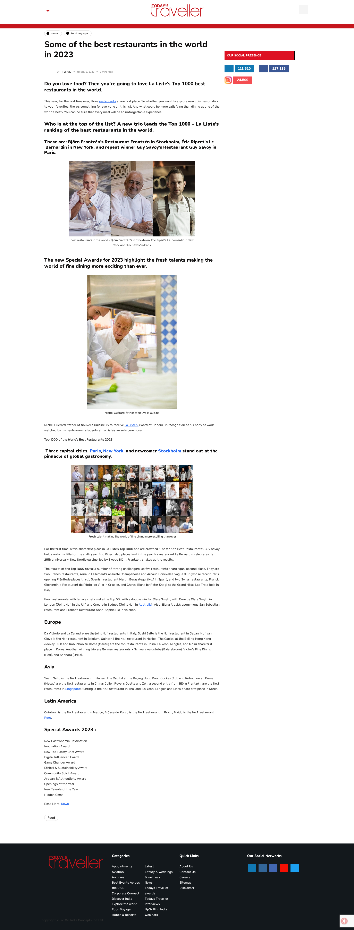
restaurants (107, 101)
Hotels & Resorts (124, 915)
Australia (144, 604)
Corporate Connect (125, 893)
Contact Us (187, 872)
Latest (149, 866)
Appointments (122, 866)
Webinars (151, 915)
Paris (95, 451)
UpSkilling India (156, 909)
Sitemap (185, 882)
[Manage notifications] (344, 921)
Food (51, 818)
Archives (118, 877)
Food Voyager (122, 909)
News (65, 804)
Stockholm (169, 451)
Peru (47, 718)
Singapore (72, 689)
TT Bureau (65, 71)
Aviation (118, 872)
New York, (114, 451)
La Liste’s (131, 425)
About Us (186, 866)
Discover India (122, 899)
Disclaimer (186, 888)
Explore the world (124, 904)
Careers (185, 877)
